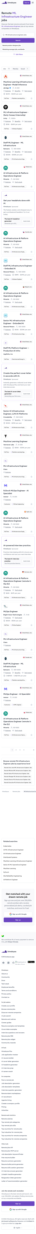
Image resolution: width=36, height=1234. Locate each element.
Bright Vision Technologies (12, 615)
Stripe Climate (13, 942)
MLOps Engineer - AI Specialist (16, 694)
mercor (5, 497)
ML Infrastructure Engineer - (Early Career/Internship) (15, 113)
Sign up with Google (19, 914)
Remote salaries (7, 1119)
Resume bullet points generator (12, 1164)
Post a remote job (7, 1080)
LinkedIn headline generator (11, 1174)
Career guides (6, 1022)
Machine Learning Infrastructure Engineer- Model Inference (17, 83)
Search (18, 40)
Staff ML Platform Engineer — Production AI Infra (16, 349)
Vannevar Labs (8, 445)
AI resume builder (7, 1058)
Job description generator (10, 1083)
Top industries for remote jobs (11, 1132)
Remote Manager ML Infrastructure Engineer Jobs (17, 776)
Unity (5, 118)
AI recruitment (6, 1097)
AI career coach (7, 1071)
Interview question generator (11, 1090)
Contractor (7, 504)
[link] (5, 791)
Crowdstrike (7, 417)
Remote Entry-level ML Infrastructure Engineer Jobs (18, 767)
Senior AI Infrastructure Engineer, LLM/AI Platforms (15, 412)
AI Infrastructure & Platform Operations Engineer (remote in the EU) (17, 581)
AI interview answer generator (12, 1171)
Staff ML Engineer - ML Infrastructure (13, 144)
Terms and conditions (9, 990)
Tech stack (27, 91)
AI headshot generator (9, 1065)
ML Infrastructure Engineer (15, 466)
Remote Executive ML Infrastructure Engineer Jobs (17, 782)
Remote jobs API (7, 1147)
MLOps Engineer (10, 611)
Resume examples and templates (13, 1026)
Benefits (16, 91)
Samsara (6, 149)
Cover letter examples (9, 1029)
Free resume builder (8, 1157)
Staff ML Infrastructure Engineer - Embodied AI (17, 267)
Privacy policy (6, 994)
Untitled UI (30, 1221)
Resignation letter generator (11, 1178)
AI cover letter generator (10, 1061)
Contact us (5, 997)
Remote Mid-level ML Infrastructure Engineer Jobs (17, 770)
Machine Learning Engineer (15, 441)
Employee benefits (7, 987)
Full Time (6, 98)
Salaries (7, 91)
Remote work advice (8, 1019)
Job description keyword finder (12, 1154)
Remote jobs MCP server (10, 1151)
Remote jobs (16, 791)
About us (4, 974)
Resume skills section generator (12, 1168)
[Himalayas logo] (8, 2)
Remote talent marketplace (10, 1093)
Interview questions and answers (12, 1033)
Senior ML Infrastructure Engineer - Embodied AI (14, 321)
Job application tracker (9, 1055)
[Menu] (33, 2)
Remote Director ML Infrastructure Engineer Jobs (17, 779)
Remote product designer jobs (11, 45)
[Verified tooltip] (10, 88)
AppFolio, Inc (8, 354)
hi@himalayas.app (7, 957)
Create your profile (8, 1006)
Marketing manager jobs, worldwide (13, 49)
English (18, 1228)
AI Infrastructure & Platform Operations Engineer (15, 174)
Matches (15, 69)
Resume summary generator (11, 1161)
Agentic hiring (6, 1100)
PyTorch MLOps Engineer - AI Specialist (16, 492)
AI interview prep (7, 1068)
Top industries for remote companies (14, 1139)
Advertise (4, 1110)
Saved (24, 69)
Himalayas (5, 791)
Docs (3, 980)
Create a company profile (10, 1103)
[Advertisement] (18, 62)
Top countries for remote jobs (11, 1129)
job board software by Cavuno (12, 1221)
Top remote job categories (10, 1122)
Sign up (18, 920)
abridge (6, 88)
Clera (5, 469)
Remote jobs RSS (7, 1036)
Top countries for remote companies (14, 1135)
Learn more (26, 221)
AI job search (6, 1016)
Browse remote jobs (8, 1009)
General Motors (8, 272)
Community (5, 977)
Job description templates (10, 1087)
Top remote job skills (8, 1125)
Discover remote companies (11, 1012)
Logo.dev (18, 1223)
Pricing (3, 1107)
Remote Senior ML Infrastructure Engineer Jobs (16, 773)
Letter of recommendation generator (14, 1181)
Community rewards (8, 1043)
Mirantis (6, 179)
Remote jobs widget (8, 1039)
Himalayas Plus (6, 1051)
